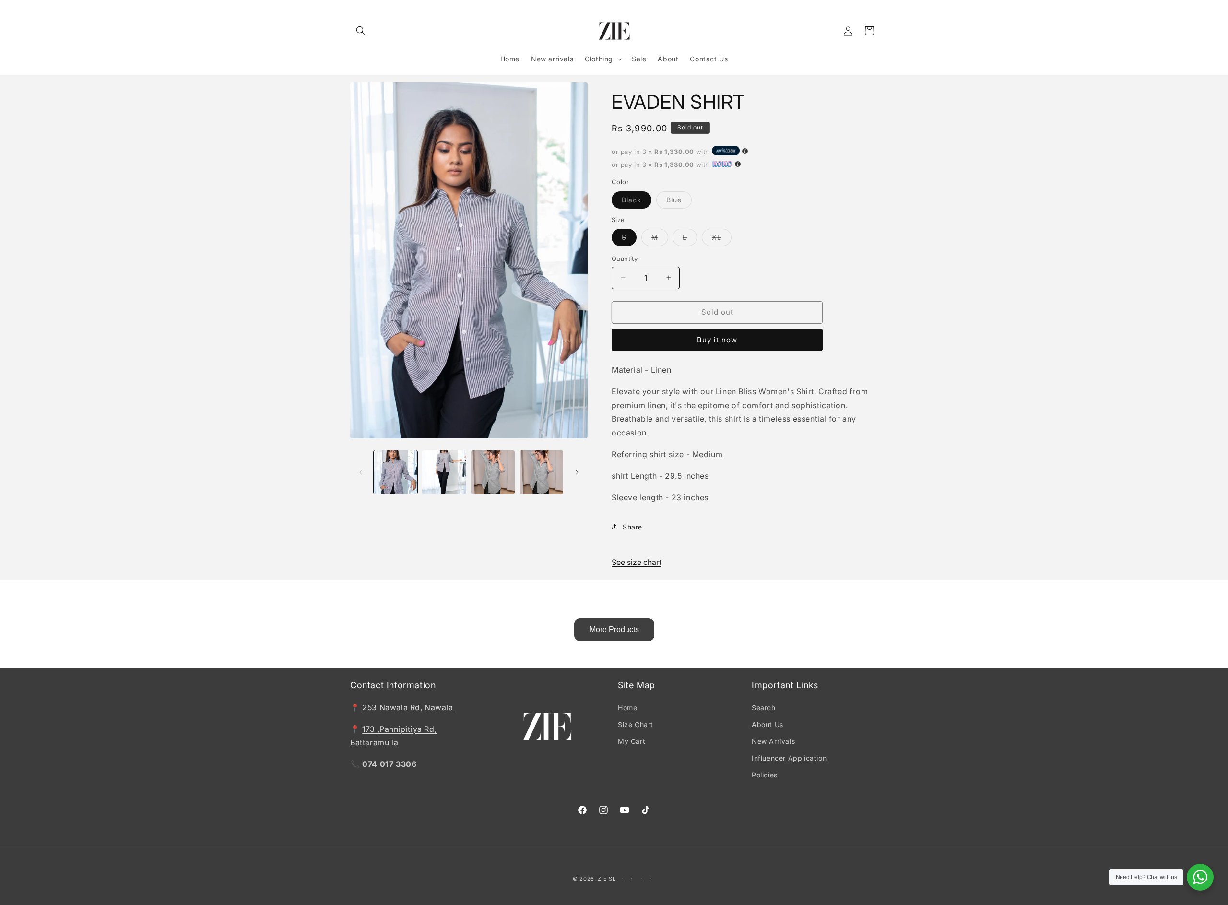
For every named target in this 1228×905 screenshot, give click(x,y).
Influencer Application (789, 758)
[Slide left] (360, 472)
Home (627, 708)
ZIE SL (606, 878)
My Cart (631, 741)
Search (764, 708)
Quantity (625, 258)
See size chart (636, 562)
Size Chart (635, 724)
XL (722, 239)
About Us (767, 724)
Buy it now (717, 339)
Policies (765, 775)
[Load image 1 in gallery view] (395, 472)
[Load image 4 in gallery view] (541, 472)
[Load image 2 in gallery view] (444, 472)
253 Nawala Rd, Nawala (407, 707)
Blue (679, 202)
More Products (614, 629)
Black (636, 202)
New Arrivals (773, 741)
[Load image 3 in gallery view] (493, 472)
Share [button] (632, 527)
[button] (360, 30)
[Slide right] (577, 472)
